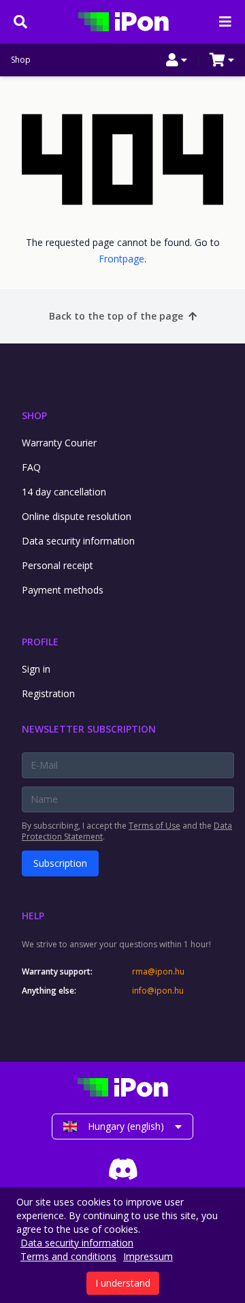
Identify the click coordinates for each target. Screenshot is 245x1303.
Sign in (36, 668)
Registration (48, 693)
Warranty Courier (59, 442)
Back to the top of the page (116, 315)
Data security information (78, 540)
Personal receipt (57, 565)
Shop (21, 60)
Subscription (60, 863)
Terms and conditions (68, 1256)
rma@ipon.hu (158, 971)
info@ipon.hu (158, 990)
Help (33, 915)
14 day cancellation (64, 491)
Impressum (148, 1256)
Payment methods (62, 589)
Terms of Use (154, 825)
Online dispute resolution (76, 516)
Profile (40, 641)
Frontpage (121, 258)
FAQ (31, 467)
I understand (122, 1282)
